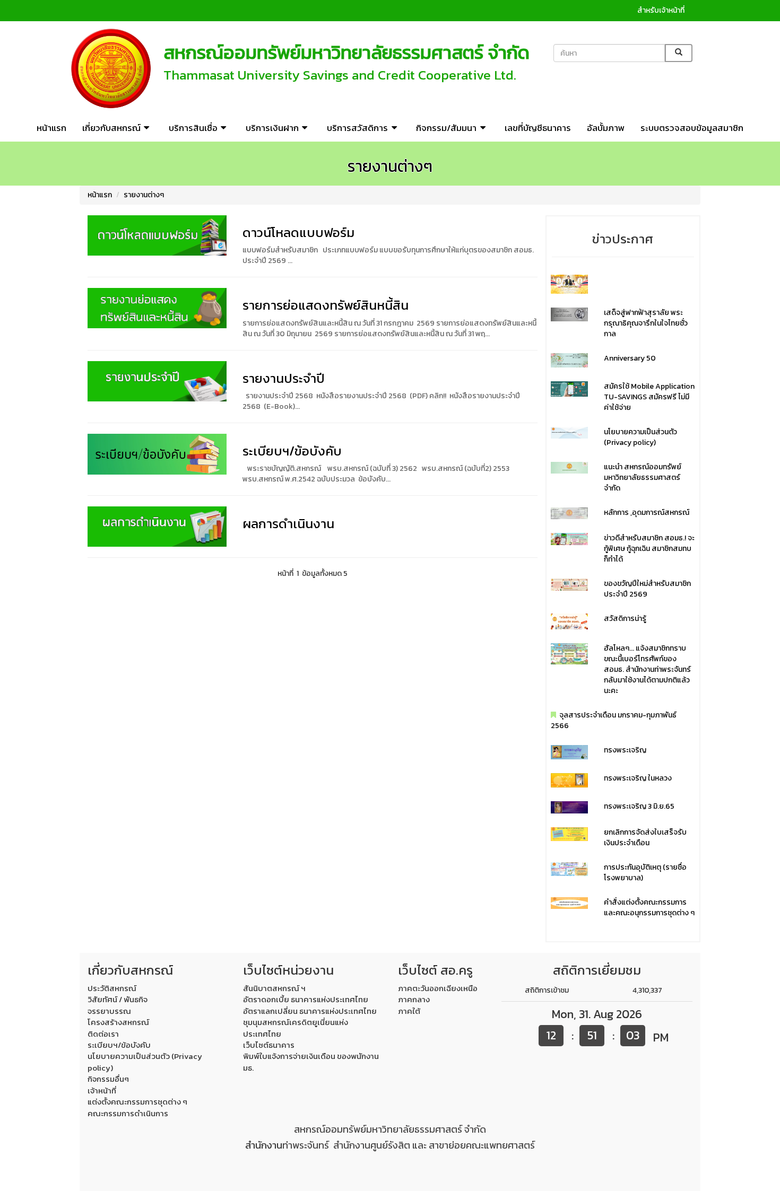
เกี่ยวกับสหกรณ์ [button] (111, 128)
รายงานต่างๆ (144, 194)
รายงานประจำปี (283, 378)
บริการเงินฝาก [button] (272, 128)
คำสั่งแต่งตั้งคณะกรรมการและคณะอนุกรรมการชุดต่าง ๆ (649, 907)
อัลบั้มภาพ (606, 128)
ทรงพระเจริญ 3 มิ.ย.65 (639, 806)
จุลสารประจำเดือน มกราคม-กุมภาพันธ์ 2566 (614, 720)
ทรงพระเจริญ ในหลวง (638, 778)
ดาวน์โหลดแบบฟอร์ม (298, 232)
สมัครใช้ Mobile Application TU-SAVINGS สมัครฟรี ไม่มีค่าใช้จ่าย (649, 397)
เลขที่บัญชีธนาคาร (538, 128)
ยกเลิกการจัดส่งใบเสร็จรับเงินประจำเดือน (645, 837)
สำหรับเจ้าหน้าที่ (660, 10)
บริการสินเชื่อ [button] (193, 128)
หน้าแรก (51, 128)
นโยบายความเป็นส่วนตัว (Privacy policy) (640, 437)
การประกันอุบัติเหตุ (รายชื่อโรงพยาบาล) (645, 872)
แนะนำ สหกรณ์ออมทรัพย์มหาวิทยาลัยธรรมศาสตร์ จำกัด (642, 477)
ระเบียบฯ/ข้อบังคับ (292, 451)
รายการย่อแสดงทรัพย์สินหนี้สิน (325, 305)
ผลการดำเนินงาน (288, 523)
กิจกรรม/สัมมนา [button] (446, 128)
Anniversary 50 (630, 358)
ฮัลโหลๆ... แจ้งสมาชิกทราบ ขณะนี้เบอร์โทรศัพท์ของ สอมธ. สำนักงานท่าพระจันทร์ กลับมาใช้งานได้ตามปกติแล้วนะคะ (647, 669)
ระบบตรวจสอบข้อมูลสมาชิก (691, 128)
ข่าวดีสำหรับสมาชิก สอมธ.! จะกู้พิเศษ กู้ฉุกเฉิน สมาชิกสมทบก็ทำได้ (649, 548)
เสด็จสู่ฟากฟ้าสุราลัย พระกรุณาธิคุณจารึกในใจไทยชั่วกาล (646, 323)
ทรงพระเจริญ (625, 750)
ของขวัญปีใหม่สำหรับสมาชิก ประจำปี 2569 (647, 589)
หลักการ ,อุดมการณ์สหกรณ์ (646, 512)
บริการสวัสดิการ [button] (357, 128)
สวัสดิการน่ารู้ (625, 618)
